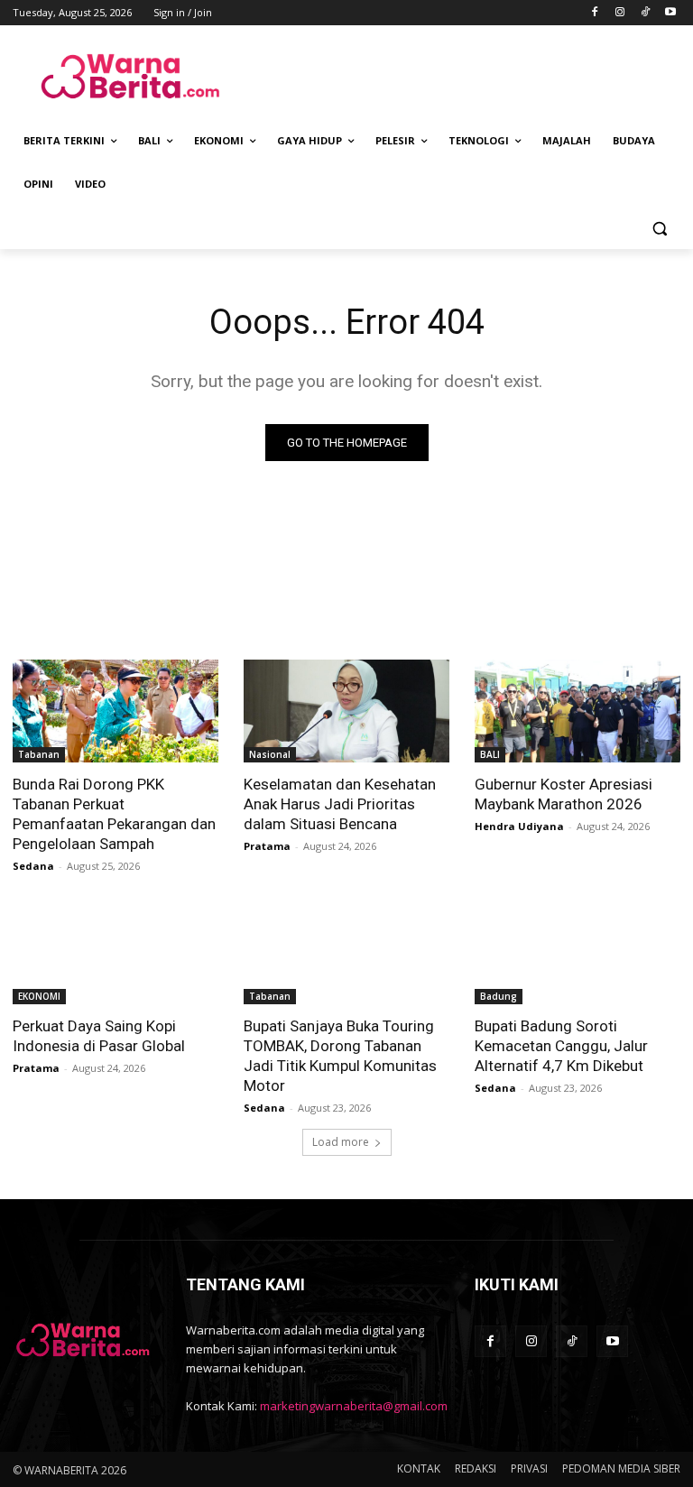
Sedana (33, 866)
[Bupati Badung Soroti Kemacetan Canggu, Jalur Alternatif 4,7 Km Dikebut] (577, 952)
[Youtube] (670, 13)
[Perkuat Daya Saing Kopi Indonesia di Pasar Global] (115, 952)
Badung (498, 996)
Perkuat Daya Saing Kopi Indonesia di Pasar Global (99, 1036)
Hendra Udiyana (519, 826)
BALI (490, 754)
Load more (340, 1142)
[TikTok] (644, 13)
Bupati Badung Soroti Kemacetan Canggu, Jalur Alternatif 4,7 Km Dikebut (561, 1046)
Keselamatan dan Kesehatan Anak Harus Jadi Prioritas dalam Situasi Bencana (340, 804)
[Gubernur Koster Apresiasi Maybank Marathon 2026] (577, 711)
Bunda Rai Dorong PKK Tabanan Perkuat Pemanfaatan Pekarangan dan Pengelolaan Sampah (114, 814)
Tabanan (39, 754)
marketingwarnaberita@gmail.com (354, 1406)
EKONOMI (39, 996)
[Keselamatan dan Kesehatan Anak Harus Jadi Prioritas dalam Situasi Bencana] (346, 711)
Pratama (267, 846)
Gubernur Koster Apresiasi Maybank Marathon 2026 (563, 794)
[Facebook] (595, 13)
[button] (659, 228)
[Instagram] (620, 13)
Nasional (270, 754)
